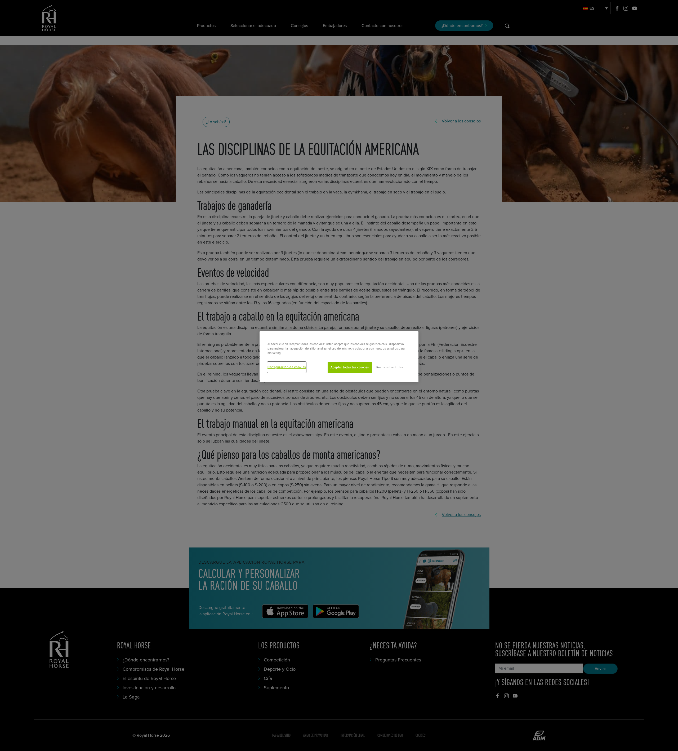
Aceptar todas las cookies (350, 367)
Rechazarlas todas (389, 367)
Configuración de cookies (286, 367)
